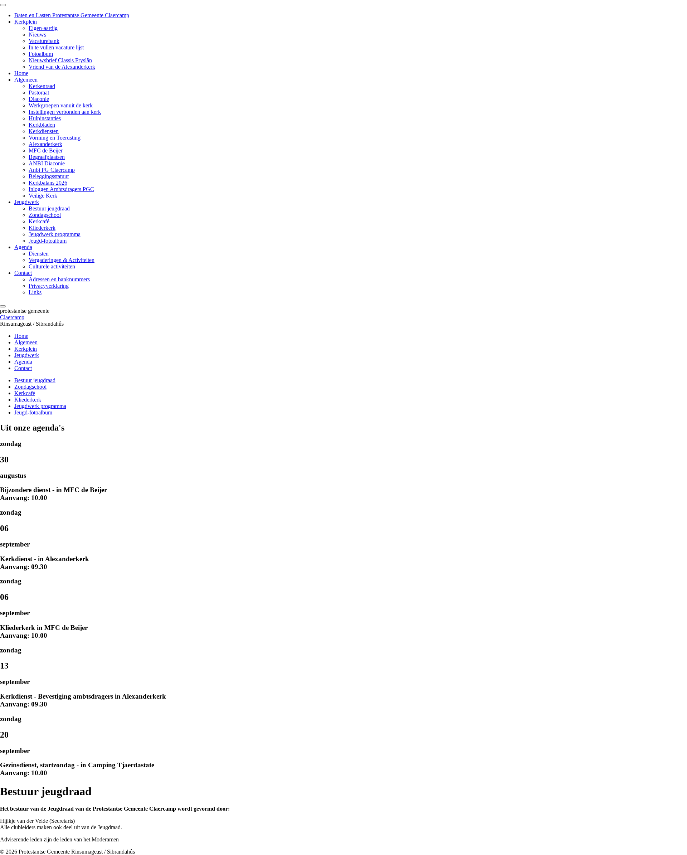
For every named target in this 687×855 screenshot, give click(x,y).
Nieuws (37, 34)
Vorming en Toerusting (55, 138)
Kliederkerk (42, 228)
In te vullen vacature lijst (56, 47)
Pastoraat (39, 92)
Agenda (23, 247)
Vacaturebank (44, 41)
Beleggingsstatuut (49, 176)
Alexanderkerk (45, 144)
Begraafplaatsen (47, 157)
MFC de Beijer (46, 150)
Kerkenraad (42, 86)
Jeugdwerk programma (55, 234)
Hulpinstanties (45, 118)
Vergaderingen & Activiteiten (61, 260)
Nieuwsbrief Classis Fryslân (60, 60)
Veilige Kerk (43, 196)
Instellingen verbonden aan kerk (65, 112)
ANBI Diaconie (47, 163)
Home (21, 73)
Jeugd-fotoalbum (48, 241)
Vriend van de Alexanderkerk (62, 67)
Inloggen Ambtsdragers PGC (61, 189)
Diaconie (39, 99)
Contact (23, 273)
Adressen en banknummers (59, 279)
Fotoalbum (41, 54)
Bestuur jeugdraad (49, 208)
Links (35, 292)
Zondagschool (45, 215)
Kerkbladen (42, 125)
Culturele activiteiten (52, 266)
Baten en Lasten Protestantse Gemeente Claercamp (71, 15)
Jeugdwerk (26, 202)
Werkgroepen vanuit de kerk (61, 105)
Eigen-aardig (43, 28)
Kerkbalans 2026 (48, 183)
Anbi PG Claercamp (52, 170)
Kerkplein (25, 22)
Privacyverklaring (49, 286)
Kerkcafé (39, 221)
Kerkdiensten (44, 131)
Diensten (39, 254)
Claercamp (12, 317)
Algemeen (26, 80)
